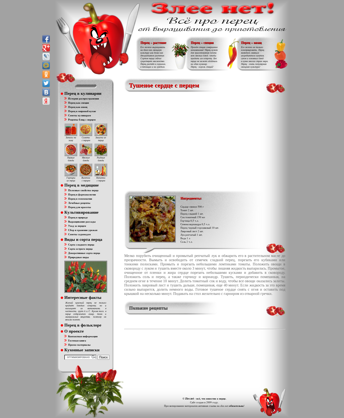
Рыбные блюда (101, 159)
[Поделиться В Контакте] (46, 92)
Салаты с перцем (86, 139)
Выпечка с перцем (85, 179)
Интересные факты (82, 297)
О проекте (74, 331)
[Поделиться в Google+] (46, 47)
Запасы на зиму (71, 139)
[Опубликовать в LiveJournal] (46, 56)
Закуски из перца (100, 139)
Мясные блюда (86, 159)
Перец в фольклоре (82, 325)
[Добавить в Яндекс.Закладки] (46, 101)
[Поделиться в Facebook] (46, 39)
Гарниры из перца (70, 179)
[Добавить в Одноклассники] (46, 74)
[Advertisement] (192, 140)
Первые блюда (70, 159)
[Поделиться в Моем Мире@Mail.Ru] (46, 65)
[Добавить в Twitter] (46, 83)
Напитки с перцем (100, 179)
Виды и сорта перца (83, 239)
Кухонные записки (81, 350)
